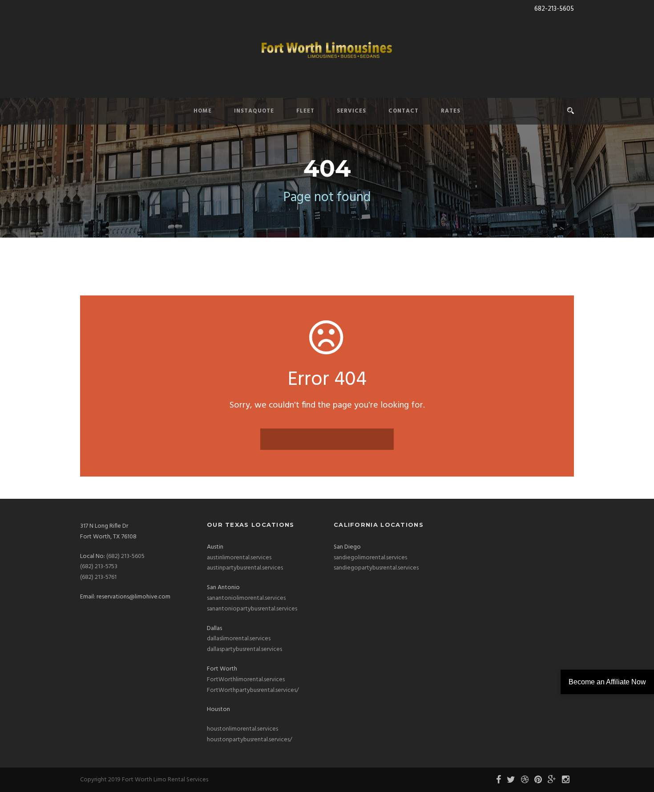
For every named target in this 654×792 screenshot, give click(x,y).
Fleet (305, 111)
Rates (450, 111)
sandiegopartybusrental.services (376, 568)
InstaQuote (254, 111)
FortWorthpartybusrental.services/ (253, 690)
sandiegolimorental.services (370, 558)
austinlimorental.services (239, 558)
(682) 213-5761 (98, 577)
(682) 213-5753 (98, 567)
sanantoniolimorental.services (246, 598)
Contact (403, 111)
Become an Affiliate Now (607, 682)
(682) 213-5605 (125, 556)
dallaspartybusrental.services (244, 649)
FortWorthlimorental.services (246, 680)
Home (203, 111)
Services (351, 111)
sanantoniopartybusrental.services (252, 609)
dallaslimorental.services (238, 639)
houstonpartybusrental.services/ (249, 740)
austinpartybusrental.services (245, 568)
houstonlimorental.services (242, 729)
